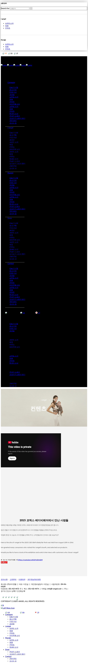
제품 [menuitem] (11, 631)
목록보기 (4, 562)
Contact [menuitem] (8, 656)
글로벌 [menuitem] (11, 624)
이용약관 (22, 579)
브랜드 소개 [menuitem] (13, 628)
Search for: (5, 8)
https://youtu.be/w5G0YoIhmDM (30, 560)
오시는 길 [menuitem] (13, 661)
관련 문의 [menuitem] (13, 659)
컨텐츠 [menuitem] (11, 633)
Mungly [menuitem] (8, 638)
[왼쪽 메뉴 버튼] (7, 608)
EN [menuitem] (23, 612)
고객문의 (13, 579)
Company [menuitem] (9, 614)
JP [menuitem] (38, 612)
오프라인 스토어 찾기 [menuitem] (17, 654)
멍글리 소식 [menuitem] (13, 647)
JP (17, 53)
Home (32, 400)
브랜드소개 (9, 23)
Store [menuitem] (7, 649)
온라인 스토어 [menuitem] (14, 652)
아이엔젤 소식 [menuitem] (14, 635)
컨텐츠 (7, 28)
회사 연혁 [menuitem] (13, 619)
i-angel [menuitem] (8, 626)
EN (11, 53)
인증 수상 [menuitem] (13, 621)
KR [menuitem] (9, 612)
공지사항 (4, 579)
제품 (6, 26)
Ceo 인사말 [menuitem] (13, 617)
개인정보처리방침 (34, 579)
